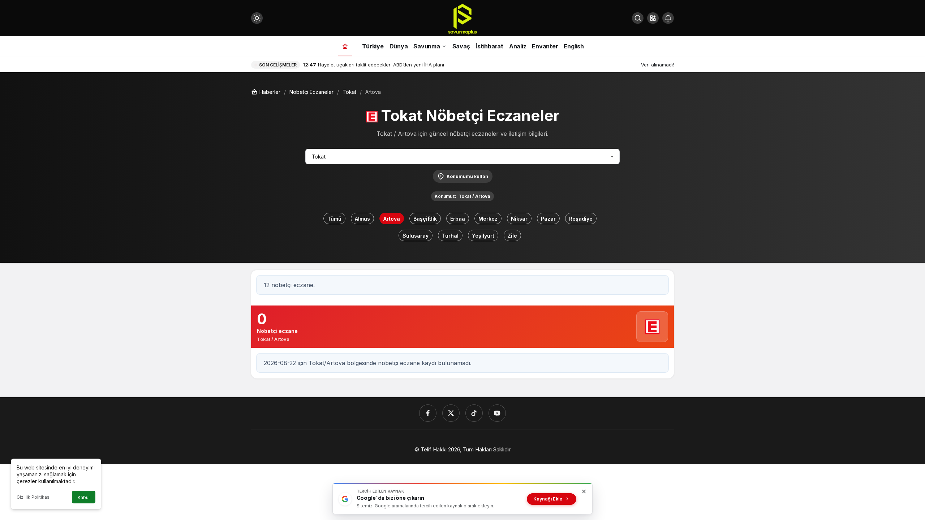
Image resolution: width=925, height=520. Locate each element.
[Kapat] (584, 491)
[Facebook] (427, 413)
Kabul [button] (84, 497)
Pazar (548, 219)
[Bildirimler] (668, 18)
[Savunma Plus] (462, 18)
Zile (512, 236)
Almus (362, 219)
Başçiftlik (425, 219)
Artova (391, 219)
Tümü (334, 219)
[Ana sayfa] (345, 46)
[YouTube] (497, 413)
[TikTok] (474, 413)
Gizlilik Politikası (34, 497)
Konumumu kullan (467, 176)
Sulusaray (416, 236)
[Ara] (638, 18)
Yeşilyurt (483, 236)
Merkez (488, 219)
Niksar (519, 219)
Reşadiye (581, 219)
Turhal (450, 236)
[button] (653, 18)
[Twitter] (451, 413)
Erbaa (457, 219)
